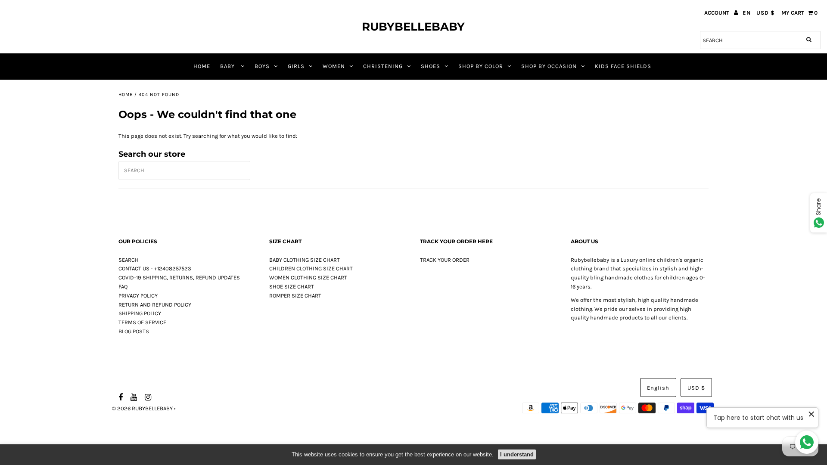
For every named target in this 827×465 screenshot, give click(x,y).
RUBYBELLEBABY (413, 27)
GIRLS (296, 66)
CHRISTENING (383, 66)
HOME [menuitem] (201, 66)
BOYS (262, 66)
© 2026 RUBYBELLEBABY (142, 408)
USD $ (765, 12)
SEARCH (128, 260)
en (747, 12)
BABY (228, 66)
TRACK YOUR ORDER (444, 260)
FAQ (122, 286)
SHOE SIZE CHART (291, 286)
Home (125, 94)
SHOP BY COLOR (480, 66)
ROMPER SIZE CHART (295, 295)
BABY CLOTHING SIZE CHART (304, 260)
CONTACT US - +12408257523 (154, 268)
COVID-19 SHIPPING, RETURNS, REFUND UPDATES (179, 277)
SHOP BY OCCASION (549, 66)
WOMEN (334, 66)
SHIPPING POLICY (139, 313)
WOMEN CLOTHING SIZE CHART (308, 277)
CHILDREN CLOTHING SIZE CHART (311, 268)
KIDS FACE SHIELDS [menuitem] (623, 66)
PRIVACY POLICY (138, 295)
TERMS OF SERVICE (142, 322)
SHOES (430, 66)
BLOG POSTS (133, 331)
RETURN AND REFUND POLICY (154, 304)
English (658, 387)
